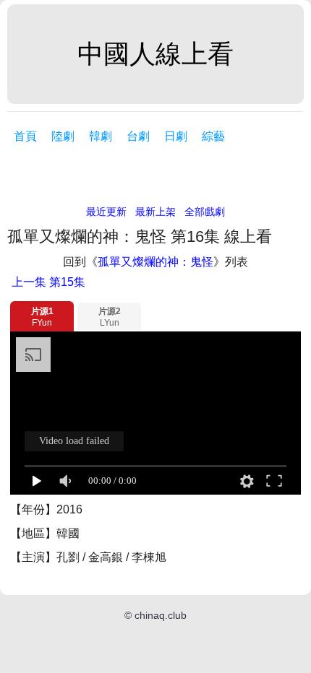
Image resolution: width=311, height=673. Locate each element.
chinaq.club (161, 615)
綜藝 (213, 136)
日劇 (175, 136)
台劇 (138, 136)
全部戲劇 (204, 211)
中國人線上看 (155, 54)
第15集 (48, 282)
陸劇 (62, 136)
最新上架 (155, 211)
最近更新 (106, 211)
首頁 (25, 136)
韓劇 (100, 136)
